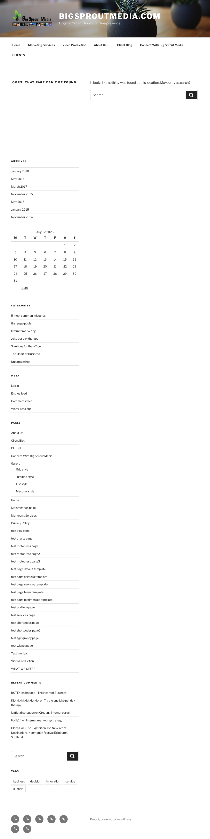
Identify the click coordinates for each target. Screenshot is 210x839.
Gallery (15, 463)
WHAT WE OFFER (23, 668)
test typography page (25, 638)
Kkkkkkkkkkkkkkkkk (25, 700)
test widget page (22, 645)
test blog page (20, 530)
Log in (15, 385)
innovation (53, 781)
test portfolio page (23, 607)
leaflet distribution (23, 712)
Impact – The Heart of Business (45, 692)
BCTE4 (16, 692)
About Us (100, 45)
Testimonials (19, 653)
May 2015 (17, 201)
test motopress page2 (25, 554)
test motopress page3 (25, 561)
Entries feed (19, 393)
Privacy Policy (20, 523)
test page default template (28, 569)
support (18, 788)
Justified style (25, 476)
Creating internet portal (54, 712)
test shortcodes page (25, 622)
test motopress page (24, 546)
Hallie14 (16, 720)
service (70, 781)
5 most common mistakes (28, 315)
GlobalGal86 (19, 728)
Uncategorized (20, 361)
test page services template (29, 584)
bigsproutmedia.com (110, 16)
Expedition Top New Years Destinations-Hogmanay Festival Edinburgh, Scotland (39, 732)
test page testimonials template (31, 599)
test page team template (27, 592)
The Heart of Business (25, 354)
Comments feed (21, 401)
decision (35, 781)
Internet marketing (23, 331)
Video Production (74, 45)
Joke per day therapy (24, 338)
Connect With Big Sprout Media (161, 45)
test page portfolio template (29, 576)
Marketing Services (41, 45)
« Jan (24, 287)
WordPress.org (21, 408)
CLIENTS (18, 55)
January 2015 (20, 209)
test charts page (21, 538)
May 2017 (17, 178)
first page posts (21, 323)
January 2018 (20, 171)
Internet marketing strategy (44, 720)
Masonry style (25, 491)
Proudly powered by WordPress (110, 819)
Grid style (22, 469)
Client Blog (124, 45)
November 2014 (22, 217)
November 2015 (22, 194)
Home (16, 45)
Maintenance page (23, 507)
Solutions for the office (26, 346)
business (19, 781)
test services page (23, 615)
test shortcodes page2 (25, 630)
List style (21, 484)
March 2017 (19, 186)
